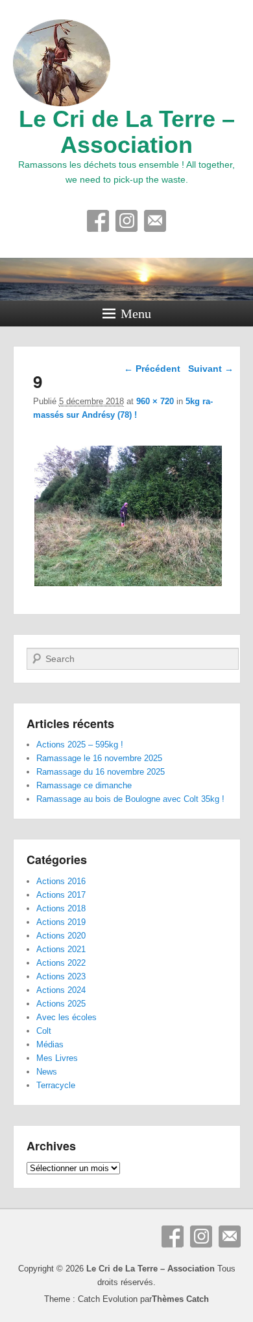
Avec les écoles (66, 1017)
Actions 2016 (61, 881)
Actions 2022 (61, 963)
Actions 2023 (61, 976)
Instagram (126, 221)
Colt (43, 1031)
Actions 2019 (61, 922)
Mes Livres (57, 1058)
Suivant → (211, 368)
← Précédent (152, 368)
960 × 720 (155, 401)
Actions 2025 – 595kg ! (79, 744)
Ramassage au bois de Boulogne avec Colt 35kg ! (130, 799)
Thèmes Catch (180, 1299)
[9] (128, 585)
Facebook (98, 221)
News (46, 1072)
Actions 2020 (61, 935)
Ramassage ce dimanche (84, 785)
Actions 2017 (61, 895)
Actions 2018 (61, 908)
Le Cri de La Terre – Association (127, 132)
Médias (50, 1044)
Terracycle (55, 1085)
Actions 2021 (61, 949)
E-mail (155, 221)
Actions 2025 (61, 1004)
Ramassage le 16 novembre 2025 (99, 758)
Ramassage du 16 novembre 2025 (100, 772)
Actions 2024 (61, 990)
